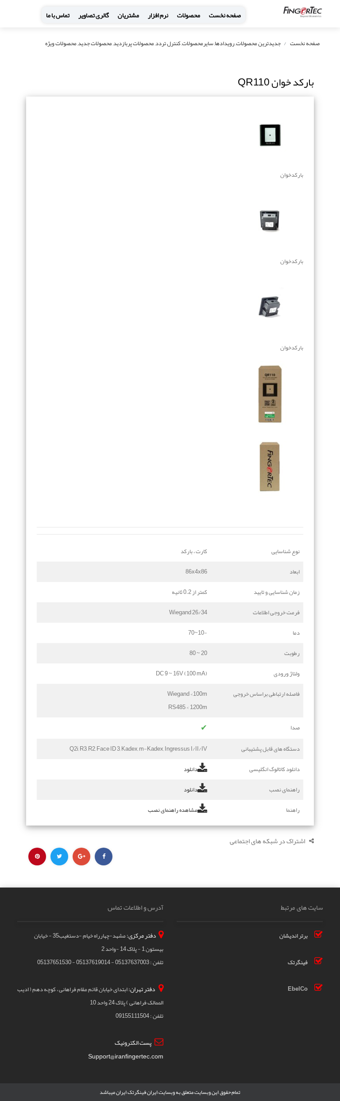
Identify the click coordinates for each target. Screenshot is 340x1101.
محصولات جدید (95, 43)
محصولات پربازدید (133, 43)
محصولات (188, 15)
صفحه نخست (225, 15)
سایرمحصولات (197, 43)
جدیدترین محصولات (258, 43)
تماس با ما (58, 15)
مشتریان (128, 15)
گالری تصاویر (93, 15)
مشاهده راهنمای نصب (172, 810)
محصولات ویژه (61, 43)
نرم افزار (158, 15)
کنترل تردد (168, 43)
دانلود (190, 769)
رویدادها (225, 43)
